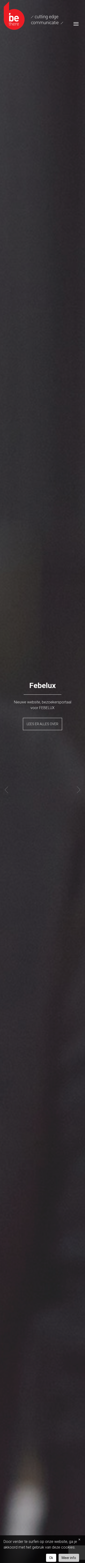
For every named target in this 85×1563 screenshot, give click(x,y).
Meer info (69, 1558)
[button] (6, 790)
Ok (51, 1558)
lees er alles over (42, 724)
